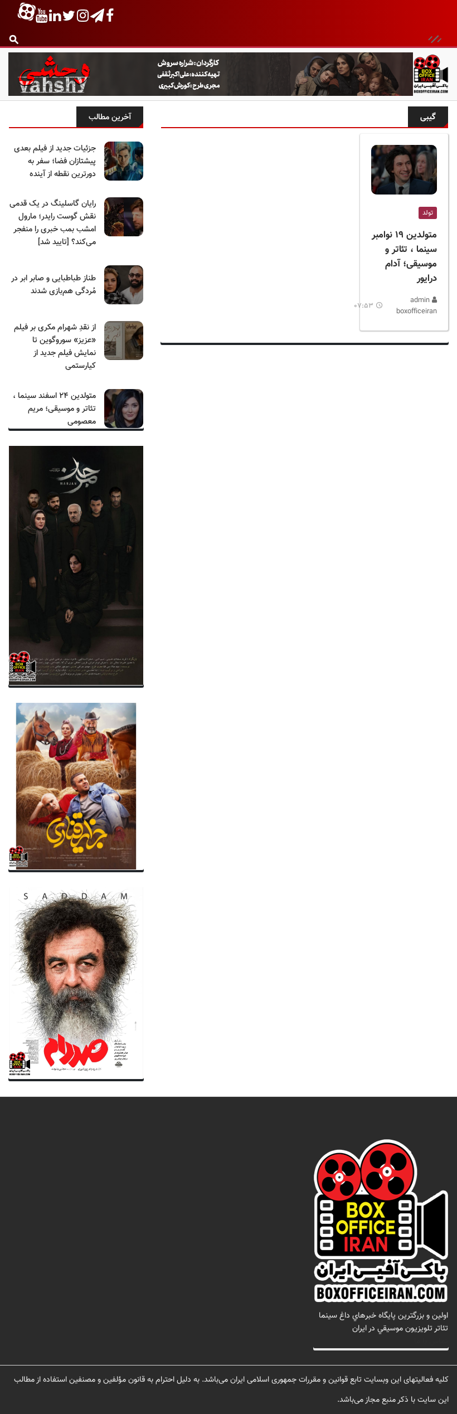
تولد (427, 213)
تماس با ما (431, 1341)
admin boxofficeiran (416, 306)
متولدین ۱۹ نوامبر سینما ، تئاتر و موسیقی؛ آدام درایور (404, 257)
